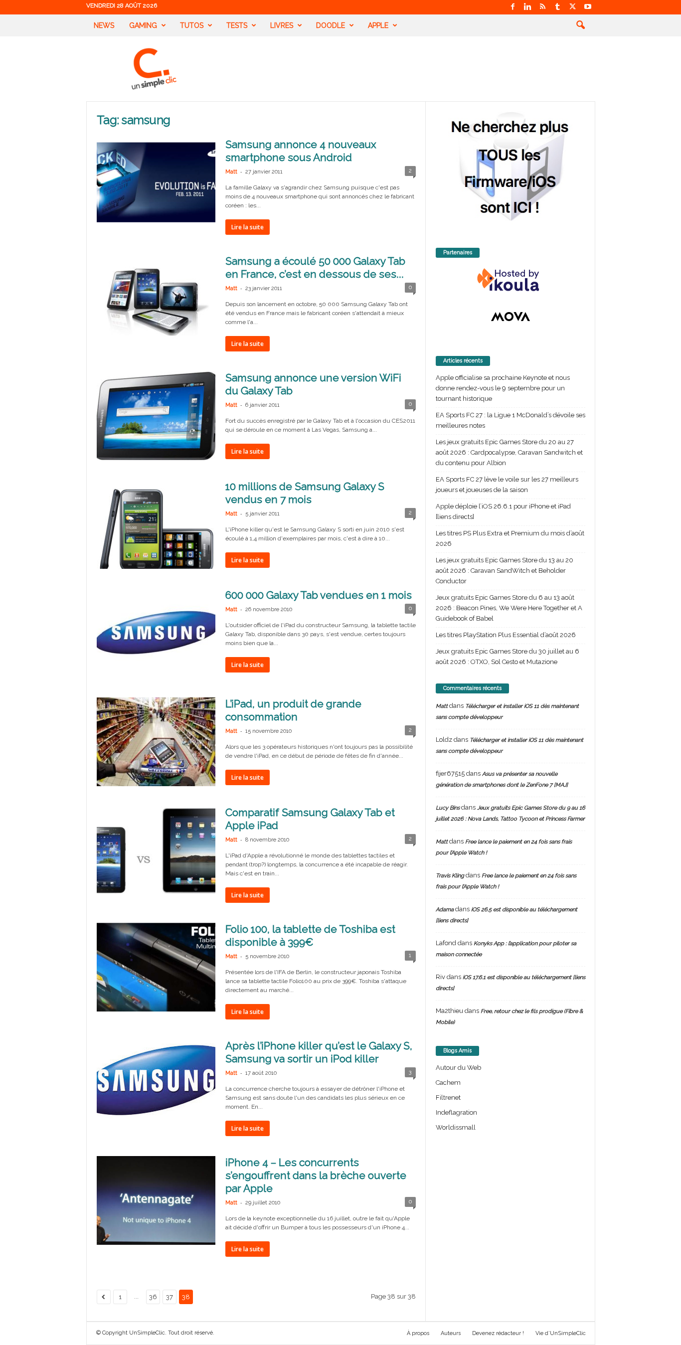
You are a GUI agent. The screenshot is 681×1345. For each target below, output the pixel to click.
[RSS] (543, 7)
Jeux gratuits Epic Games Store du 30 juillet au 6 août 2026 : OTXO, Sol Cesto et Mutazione (507, 657)
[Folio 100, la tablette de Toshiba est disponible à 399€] (156, 967)
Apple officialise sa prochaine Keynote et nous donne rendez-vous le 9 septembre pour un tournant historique (503, 388)
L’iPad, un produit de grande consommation (293, 710)
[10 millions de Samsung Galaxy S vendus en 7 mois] (156, 524)
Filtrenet (448, 1097)
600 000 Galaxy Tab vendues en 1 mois (318, 595)
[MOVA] (510, 316)
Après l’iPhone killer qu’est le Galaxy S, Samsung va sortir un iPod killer (318, 1052)
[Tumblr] (558, 7)
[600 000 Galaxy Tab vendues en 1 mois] (156, 633)
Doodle (330, 25)
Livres (281, 25)
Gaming (143, 25)
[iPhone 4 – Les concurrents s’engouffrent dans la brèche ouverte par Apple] (156, 1200)
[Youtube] (588, 7)
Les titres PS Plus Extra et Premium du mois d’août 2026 (510, 538)
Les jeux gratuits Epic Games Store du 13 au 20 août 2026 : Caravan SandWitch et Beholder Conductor (504, 570)
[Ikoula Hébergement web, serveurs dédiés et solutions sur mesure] (510, 280)
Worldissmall (456, 1127)
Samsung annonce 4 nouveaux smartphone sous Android (300, 151)
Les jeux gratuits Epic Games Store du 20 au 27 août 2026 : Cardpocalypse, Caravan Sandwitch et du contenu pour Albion (509, 452)
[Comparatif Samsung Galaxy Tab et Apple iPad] (156, 850)
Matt (231, 171)
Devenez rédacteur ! (498, 1333)
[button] (580, 25)
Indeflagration (456, 1112)
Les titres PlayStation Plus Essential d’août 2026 (506, 635)
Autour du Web (458, 1067)
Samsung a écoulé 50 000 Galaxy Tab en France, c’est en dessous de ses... (315, 267)
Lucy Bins (448, 808)
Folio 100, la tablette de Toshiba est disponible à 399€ (310, 935)
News (104, 25)
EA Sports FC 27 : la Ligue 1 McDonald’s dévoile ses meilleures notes (510, 420)
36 (153, 1297)
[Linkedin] (528, 7)
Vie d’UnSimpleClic (560, 1333)
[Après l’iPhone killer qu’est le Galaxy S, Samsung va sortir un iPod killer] (156, 1080)
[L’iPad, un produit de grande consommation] (156, 741)
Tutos (191, 25)
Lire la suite (247, 227)
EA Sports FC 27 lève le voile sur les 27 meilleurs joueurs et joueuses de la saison (507, 485)
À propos (418, 1333)
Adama (445, 909)
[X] (573, 7)
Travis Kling (450, 875)
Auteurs (451, 1333)
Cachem (448, 1082)
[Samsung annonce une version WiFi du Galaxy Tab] (156, 415)
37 (169, 1297)
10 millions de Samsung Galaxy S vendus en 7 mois (304, 492)
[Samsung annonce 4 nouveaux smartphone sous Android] (156, 182)
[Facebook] (513, 7)
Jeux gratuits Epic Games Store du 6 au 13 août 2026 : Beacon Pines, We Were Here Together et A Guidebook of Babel (509, 608)
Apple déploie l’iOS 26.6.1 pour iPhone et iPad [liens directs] (503, 511)
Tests (236, 25)
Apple (378, 25)
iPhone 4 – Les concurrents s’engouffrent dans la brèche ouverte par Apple (315, 1175)
